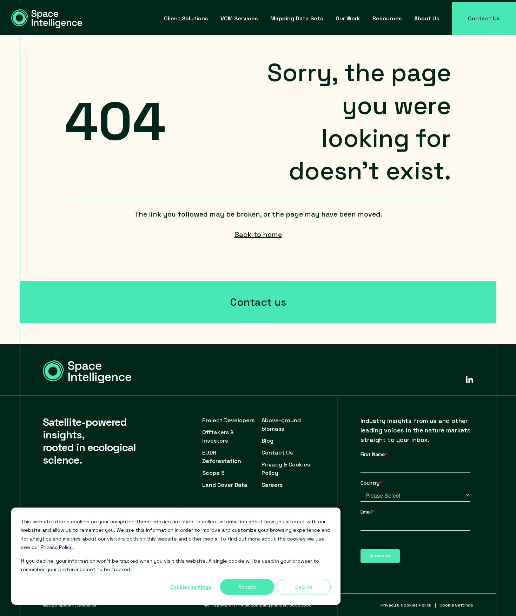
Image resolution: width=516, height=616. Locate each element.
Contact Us (484, 18)
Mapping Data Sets (296, 18)
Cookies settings (190, 587)
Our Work (348, 18)
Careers (272, 485)
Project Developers (228, 420)
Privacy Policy (57, 547)
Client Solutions (186, 18)
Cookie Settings (456, 605)
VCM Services (239, 18)
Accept (247, 587)
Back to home (258, 234)
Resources (387, 18)
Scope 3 (213, 473)
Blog (267, 440)
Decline (303, 587)
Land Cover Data (224, 485)
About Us (426, 18)
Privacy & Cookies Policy (406, 605)
